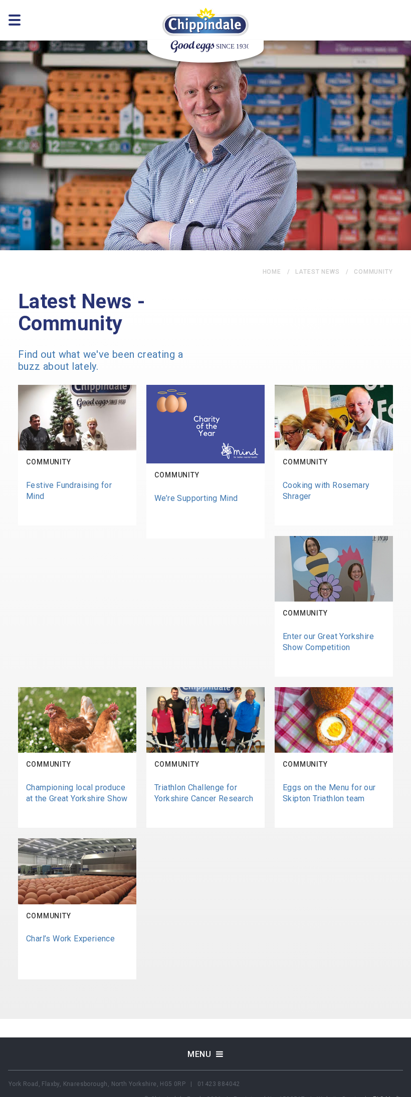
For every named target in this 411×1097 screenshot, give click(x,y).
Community (373, 271)
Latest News (317, 271)
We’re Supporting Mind (196, 498)
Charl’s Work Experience (70, 938)
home (272, 271)
